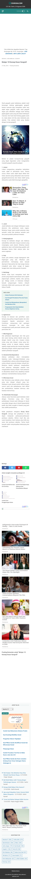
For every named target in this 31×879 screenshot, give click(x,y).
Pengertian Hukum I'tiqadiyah (12, 739)
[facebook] (5, 467)
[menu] (3, 11)
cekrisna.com (15, 876)
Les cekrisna (8, 874)
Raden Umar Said (20, 852)
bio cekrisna (15, 874)
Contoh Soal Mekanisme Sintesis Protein (15, 731)
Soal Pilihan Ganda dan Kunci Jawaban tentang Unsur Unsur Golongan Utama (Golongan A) (14, 761)
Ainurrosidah (17, 855)
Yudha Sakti (18, 839)
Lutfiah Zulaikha (21, 858)
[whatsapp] (25, 467)
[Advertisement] (15, 31)
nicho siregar (8, 846)
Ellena (18, 842)
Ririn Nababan (8, 852)
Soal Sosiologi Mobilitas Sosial (12, 735)
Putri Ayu (6, 862)
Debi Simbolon (8, 842)
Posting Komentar (14, 65)
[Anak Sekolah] (15, 3)
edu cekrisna (22, 874)
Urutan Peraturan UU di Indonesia (14, 295)
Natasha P (7, 839)
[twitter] (12, 467)
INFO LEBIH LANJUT (19, 53)
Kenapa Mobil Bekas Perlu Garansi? (13, 787)
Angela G (7, 849)
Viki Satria (6, 855)
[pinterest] (19, 467)
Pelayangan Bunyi (8, 749)
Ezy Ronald (19, 846)
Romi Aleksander (8, 858)
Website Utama (15, 871)
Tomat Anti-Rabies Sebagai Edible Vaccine (15, 799)
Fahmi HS (16, 849)
